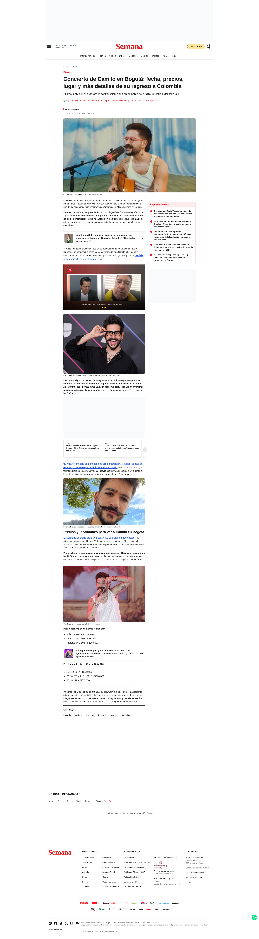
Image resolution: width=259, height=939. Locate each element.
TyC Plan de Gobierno (133, 887)
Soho (84, 877)
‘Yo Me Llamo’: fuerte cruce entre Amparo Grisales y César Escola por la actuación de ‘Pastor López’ (82, 448)
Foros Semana (108, 862)
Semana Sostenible (110, 887)
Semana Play (88, 857)
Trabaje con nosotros (195, 873)
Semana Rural (108, 872)
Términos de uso (131, 857)
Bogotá (101, 715)
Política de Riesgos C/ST (134, 872)
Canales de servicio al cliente (198, 868)
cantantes (79, 715)
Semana (67, 67)
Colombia (126, 715)
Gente (76, 67)
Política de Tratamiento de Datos (137, 862)
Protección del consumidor (165, 857)
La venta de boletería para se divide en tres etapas (99, 537)
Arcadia (85, 872)
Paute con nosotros (194, 877)
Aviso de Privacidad (59, 929)
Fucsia (85, 882)
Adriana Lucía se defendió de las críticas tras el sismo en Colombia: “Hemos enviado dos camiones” (122, 448)
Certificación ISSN (131, 882)
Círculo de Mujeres (110, 882)
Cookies (189, 882)
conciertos (113, 715)
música (91, 715)
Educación (106, 857)
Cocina (105, 877)
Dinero (85, 867)
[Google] (50, 923)
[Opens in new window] (55, 923)
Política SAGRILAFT (132, 877)
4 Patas (85, 887)
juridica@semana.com (163, 874)
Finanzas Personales (111, 867)
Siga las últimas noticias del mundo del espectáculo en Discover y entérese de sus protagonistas (112, 100)
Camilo (68, 715)
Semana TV (87, 862)
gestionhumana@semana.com (167, 884)
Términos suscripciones (134, 867)
